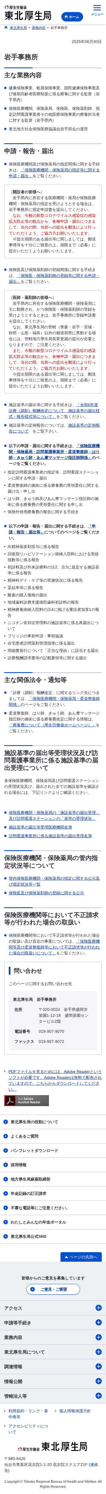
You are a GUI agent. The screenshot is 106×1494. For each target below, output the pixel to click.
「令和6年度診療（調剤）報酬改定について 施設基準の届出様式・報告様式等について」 (54, 411)
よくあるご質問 (24, 1136)
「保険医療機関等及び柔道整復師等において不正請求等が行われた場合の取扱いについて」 (54, 947)
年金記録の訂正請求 (28, 1193)
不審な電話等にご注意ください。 (40, 1208)
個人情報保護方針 (75, 1411)
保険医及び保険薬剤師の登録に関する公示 (46, 893)
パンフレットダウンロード (34, 1150)
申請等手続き (17, 1322)
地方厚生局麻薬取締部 (30, 1179)
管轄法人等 (15, 1396)
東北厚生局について (24, 1352)
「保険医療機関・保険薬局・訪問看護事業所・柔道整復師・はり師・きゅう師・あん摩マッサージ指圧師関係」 (54, 452)
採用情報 (19, 1165)
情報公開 (13, 1381)
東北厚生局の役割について (34, 1122)
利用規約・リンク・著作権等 (28, 1414)
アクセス (13, 1308)
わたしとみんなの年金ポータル (38, 1222)
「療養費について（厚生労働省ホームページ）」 (52, 725)
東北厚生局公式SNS (28, 1236)
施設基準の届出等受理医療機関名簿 (40, 827)
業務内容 (13, 1337)
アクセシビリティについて (28, 1429)
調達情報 (13, 1366)
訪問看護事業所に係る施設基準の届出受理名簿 (50, 836)
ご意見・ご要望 (53, 1289)
